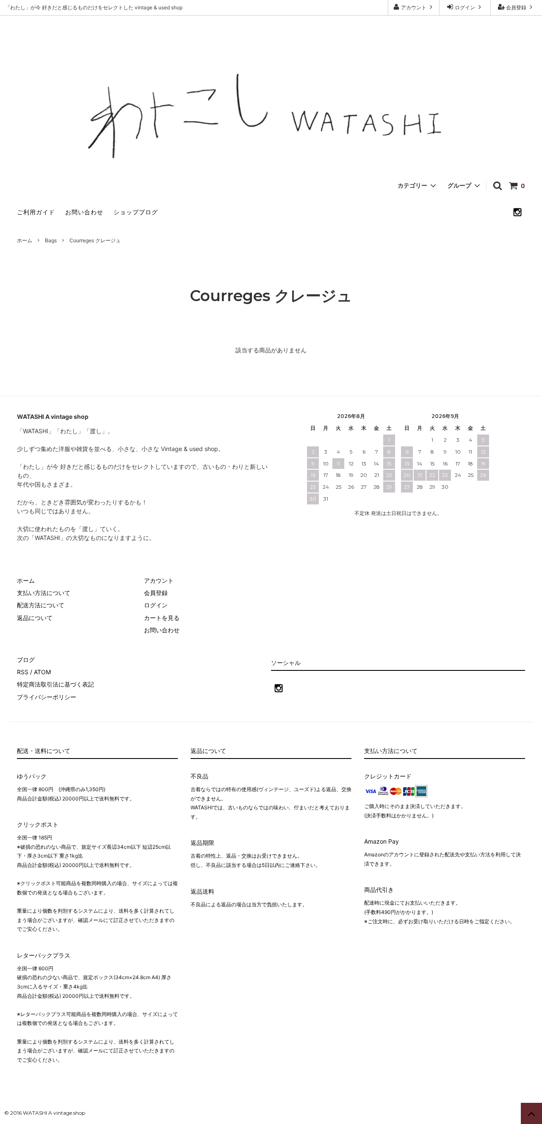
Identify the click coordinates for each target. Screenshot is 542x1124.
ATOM (42, 672)
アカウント (414, 7)
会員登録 (516, 7)
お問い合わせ (84, 212)
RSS (22, 672)
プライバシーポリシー (46, 696)
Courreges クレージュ (95, 240)
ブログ (26, 659)
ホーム (24, 240)
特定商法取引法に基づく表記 (55, 684)
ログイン (465, 7)
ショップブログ (135, 212)
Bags (51, 240)
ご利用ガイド (36, 212)
